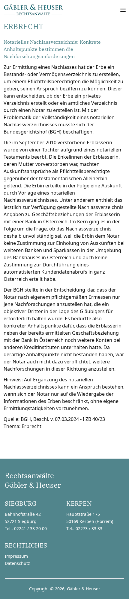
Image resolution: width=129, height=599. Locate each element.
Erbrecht (31, 426)
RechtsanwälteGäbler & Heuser (33, 480)
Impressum (16, 556)
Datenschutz (17, 563)
